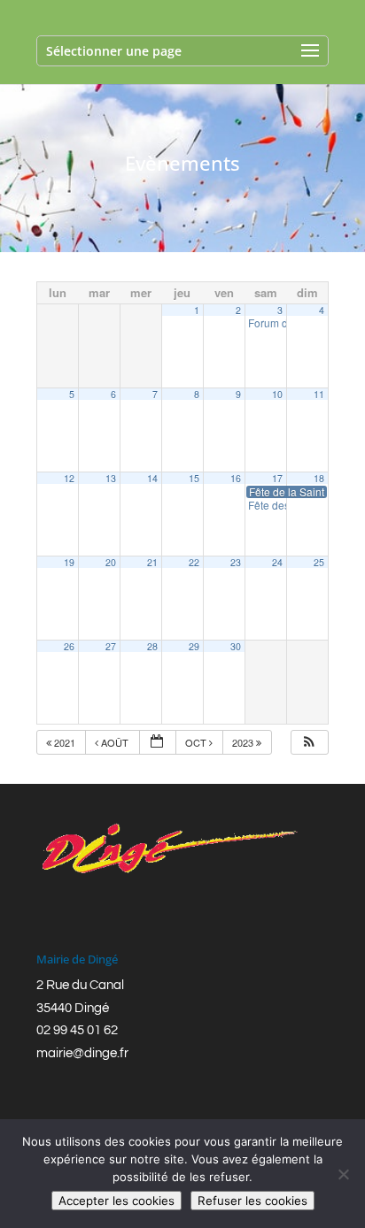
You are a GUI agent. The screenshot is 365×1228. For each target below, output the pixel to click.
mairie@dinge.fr (82, 1053)
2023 (244, 742)
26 (69, 646)
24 (277, 562)
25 (319, 562)
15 (194, 478)
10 (277, 394)
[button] (309, 743)
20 (110, 562)
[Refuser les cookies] (343, 1174)
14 (152, 478)
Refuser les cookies (252, 1200)
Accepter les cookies (116, 1200)
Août (114, 742)
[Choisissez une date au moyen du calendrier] (157, 743)
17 (277, 478)
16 (235, 478)
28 (152, 646)
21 (152, 562)
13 (110, 478)
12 (69, 478)
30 (235, 646)
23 (235, 562)
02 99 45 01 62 (77, 1030)
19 (69, 562)
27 (110, 646)
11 (319, 394)
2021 (64, 742)
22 (194, 562)
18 (319, 478)
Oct (197, 742)
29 (194, 646)
